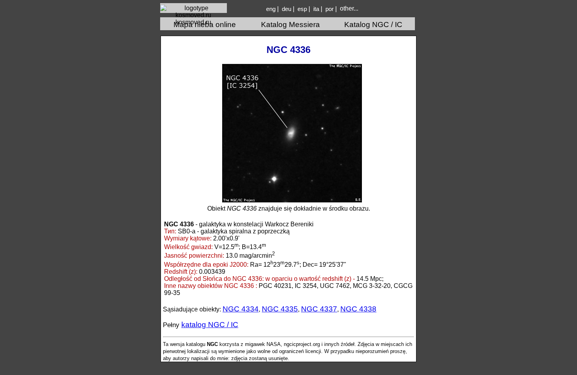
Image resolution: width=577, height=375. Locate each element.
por (329, 9)
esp (302, 9)
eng (271, 9)
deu (286, 9)
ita (316, 9)
